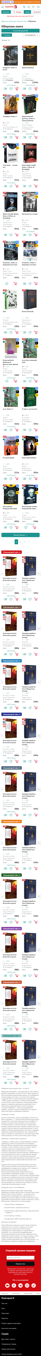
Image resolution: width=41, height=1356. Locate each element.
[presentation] (39, 573)
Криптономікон (28, 67)
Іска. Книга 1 (8, 409)
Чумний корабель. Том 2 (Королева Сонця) (29, 580)
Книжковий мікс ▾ (11, 552)
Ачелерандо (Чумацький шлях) (10, 507)
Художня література (8, 21)
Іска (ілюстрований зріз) (29, 361)
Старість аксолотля (29, 409)
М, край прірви (8, 458)
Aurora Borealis (28, 311)
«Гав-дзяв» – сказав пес (10, 166)
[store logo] (12, 7)
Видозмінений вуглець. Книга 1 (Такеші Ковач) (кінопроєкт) (28, 118)
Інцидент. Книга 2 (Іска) (10, 69)
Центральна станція (30, 214)
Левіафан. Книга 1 (10, 116)
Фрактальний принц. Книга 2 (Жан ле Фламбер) (11, 216)
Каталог (6, 12)
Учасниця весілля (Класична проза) (9, 579)
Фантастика (22, 21)
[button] (11, 88)
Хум (4, 311)
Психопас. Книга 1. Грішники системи (29, 264)
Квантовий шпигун (29, 458)
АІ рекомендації (19, 31)
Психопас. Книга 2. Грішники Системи (10, 264)
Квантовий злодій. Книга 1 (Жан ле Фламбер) (29, 167)
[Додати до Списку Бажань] (11, 599)
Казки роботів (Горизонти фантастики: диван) (10, 362)
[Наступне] (29, 541)
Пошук (18, 12)
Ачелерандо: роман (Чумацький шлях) (29, 507)
